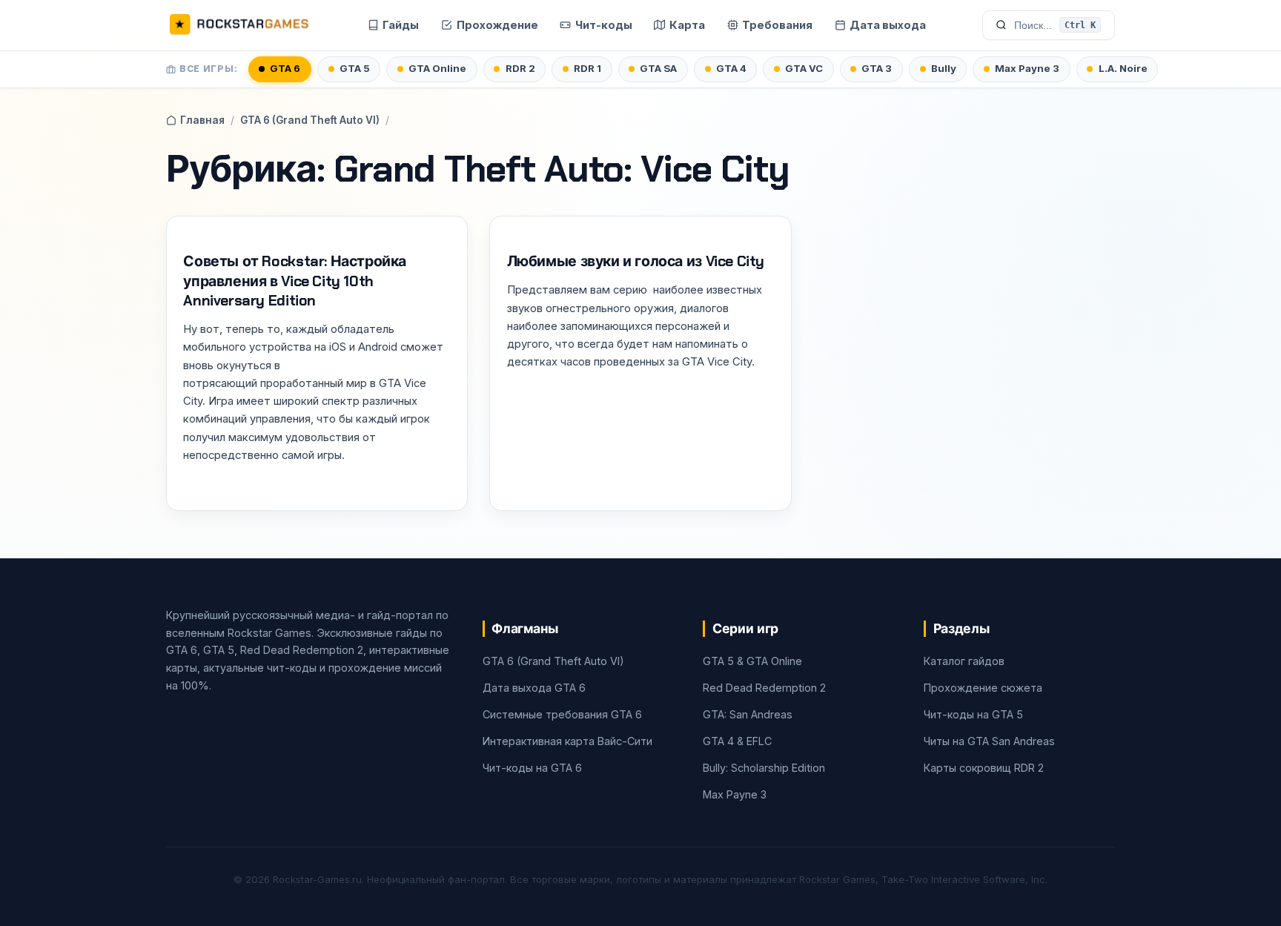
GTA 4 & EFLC (737, 741)
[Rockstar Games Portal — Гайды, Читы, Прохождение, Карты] (238, 25)
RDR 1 (587, 68)
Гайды (401, 25)
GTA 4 (731, 68)
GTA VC (804, 68)
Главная (202, 120)
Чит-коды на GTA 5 (973, 714)
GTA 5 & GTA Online (752, 661)
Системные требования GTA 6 (562, 714)
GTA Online (437, 68)
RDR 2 (520, 68)
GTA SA (658, 68)
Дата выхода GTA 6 (534, 687)
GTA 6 (285, 68)
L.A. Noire (1123, 68)
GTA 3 (876, 68)
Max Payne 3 (1027, 68)
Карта (687, 25)
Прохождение (497, 25)
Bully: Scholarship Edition (764, 767)
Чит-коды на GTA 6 (532, 767)
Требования (777, 25)
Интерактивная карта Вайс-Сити (567, 741)
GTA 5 (355, 68)
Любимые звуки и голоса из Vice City (635, 261)
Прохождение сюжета (983, 687)
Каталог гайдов (964, 661)
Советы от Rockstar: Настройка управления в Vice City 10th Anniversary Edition (294, 281)
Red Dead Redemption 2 (764, 687)
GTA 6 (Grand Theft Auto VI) (310, 120)
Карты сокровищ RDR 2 (984, 767)
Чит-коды (603, 25)
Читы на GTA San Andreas (989, 741)
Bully (943, 68)
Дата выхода (888, 25)
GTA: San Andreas (747, 714)
